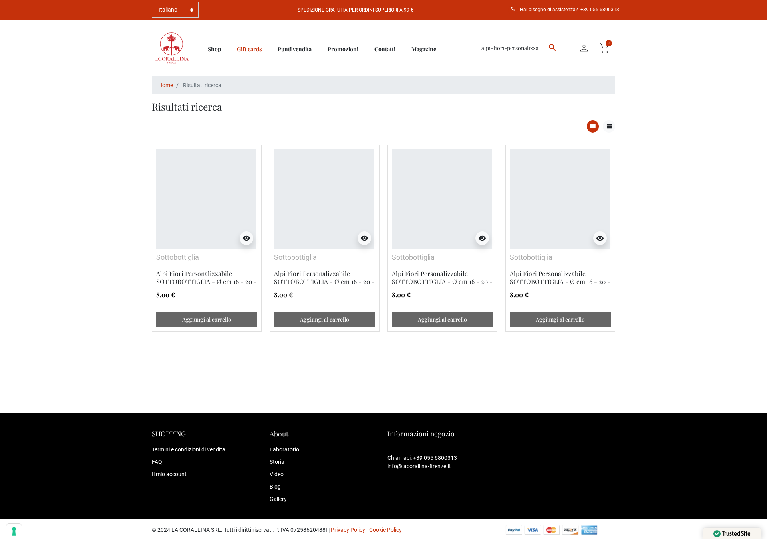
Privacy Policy (348, 530)
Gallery (278, 499)
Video (277, 474)
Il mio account (169, 474)
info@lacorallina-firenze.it (419, 466)
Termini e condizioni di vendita (188, 449)
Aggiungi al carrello (206, 319)
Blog (275, 486)
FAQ (157, 462)
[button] (604, 48)
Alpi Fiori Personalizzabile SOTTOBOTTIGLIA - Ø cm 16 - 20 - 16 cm (206, 281)
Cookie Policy (385, 530)
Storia (277, 462)
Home (165, 85)
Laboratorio (284, 449)
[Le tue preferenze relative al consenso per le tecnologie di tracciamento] (14, 531)
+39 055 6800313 (599, 9)
